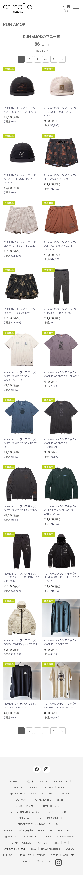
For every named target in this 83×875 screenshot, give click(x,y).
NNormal (24, 818)
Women (40, 855)
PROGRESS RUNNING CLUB (34, 824)
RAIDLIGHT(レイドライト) (18, 830)
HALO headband (50, 848)
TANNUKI (42, 842)
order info (68, 855)
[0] (65, 10)
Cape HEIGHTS (16, 793)
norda (38, 818)
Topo (56, 842)
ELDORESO (47, 793)
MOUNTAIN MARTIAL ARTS (26, 812)
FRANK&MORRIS (41, 799)
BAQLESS (17, 787)
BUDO (61, 787)
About (54, 855)
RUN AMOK (29, 836)
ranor (41, 830)
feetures (64, 793)
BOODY (33, 787)
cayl (33, 848)
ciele (33, 793)
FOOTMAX (20, 799)
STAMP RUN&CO (21, 842)
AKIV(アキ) (28, 781)
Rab (58, 824)
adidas (13, 781)
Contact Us (43, 861)
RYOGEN (47, 836)
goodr (59, 799)
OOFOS (70, 848)
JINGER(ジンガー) (26, 806)
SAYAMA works (65, 836)
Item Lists (25, 855)
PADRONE (53, 818)
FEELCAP (8, 855)
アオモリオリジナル (14, 848)
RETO (70, 830)
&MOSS (44, 781)
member (26, 861)
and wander (61, 781)
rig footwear (10, 836)
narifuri (52, 812)
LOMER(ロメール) (51, 806)
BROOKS (48, 787)
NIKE (64, 812)
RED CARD (56, 830)
